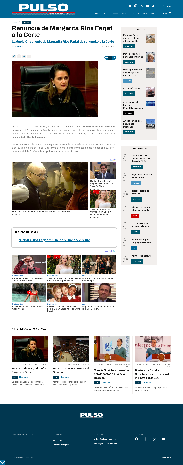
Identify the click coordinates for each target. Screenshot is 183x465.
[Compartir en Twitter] (19, 56)
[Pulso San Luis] (43, 8)
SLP (103, 13)
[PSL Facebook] (130, 5)
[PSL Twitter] (141, 6)
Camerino (155, 13)
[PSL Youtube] (147, 5)
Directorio (57, 440)
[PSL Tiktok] (153, 6)
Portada (94, 13)
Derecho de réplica (61, 445)
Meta (145, 13)
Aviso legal (166, 457)
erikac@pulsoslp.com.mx (105, 439)
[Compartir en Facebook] (14, 56)
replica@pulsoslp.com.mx (105, 444)
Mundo (136, 13)
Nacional (125, 13)
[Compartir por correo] (29, 56)
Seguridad (113, 13)
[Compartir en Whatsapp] (24, 56)
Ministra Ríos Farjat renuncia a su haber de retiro (54, 240)
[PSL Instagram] (135, 5)
